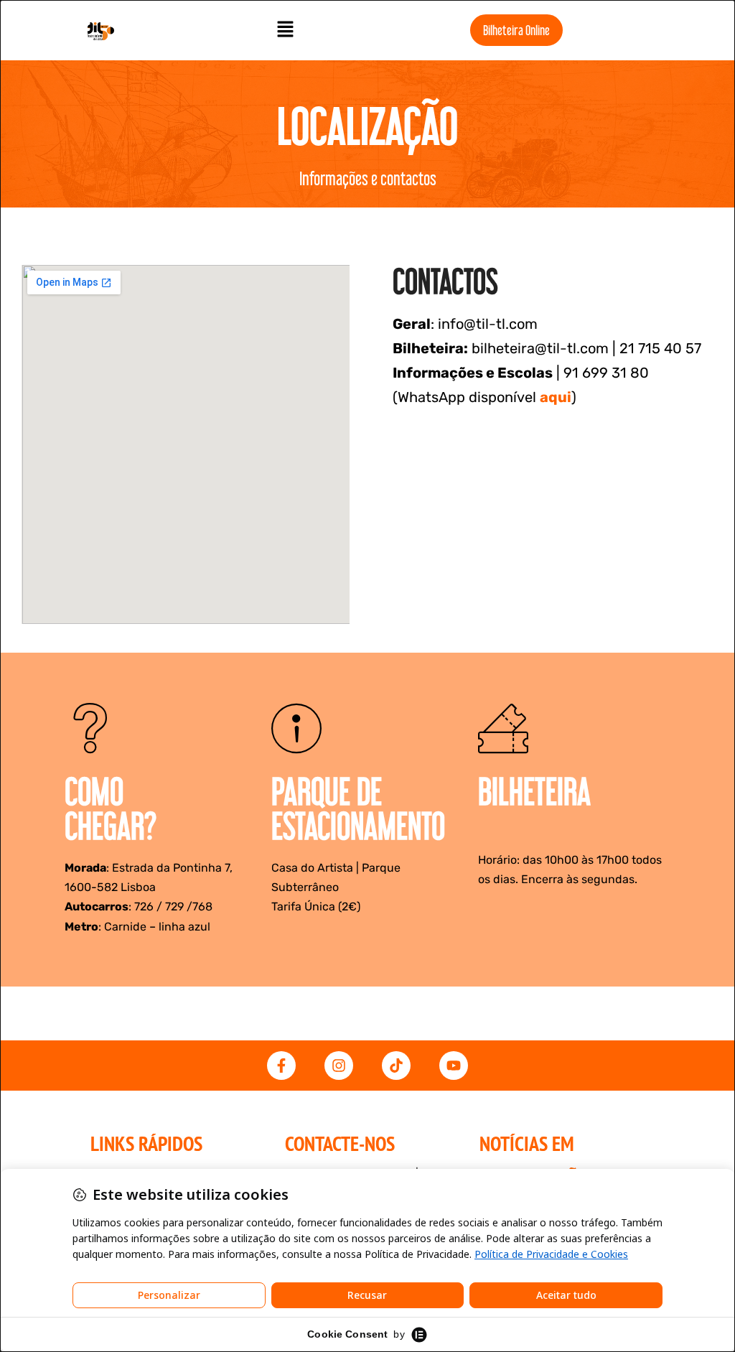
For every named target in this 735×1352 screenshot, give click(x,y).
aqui (555, 397)
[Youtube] (453, 1065)
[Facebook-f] (281, 1065)
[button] (285, 29)
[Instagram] (338, 1065)
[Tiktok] (396, 1065)
